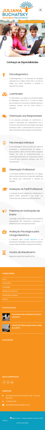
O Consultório (6, 283)
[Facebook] (4, 382)
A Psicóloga (6, 287)
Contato (5, 299)
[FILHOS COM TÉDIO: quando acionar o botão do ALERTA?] (6, 328)
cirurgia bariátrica (30, 239)
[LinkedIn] (12, 382)
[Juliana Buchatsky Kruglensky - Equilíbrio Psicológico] (18, 10)
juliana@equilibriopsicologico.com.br (18, 405)
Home (4, 279)
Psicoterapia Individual (10, 295)
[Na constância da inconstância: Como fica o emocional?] (6, 317)
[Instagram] (8, 382)
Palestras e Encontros (9, 291)
